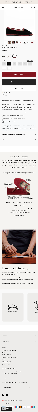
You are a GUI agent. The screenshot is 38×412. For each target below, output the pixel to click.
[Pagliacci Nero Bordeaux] (5, 42)
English (20, 400)
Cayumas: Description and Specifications (13, 134)
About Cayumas (5, 341)
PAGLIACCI (4, 45)
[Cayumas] (19, 7)
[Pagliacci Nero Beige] (9, 56)
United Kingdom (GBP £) (9, 400)
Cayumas (7, 403)
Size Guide (12, 312)
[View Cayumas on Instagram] (3, 394)
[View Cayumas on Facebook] (7, 394)
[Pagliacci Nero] (4, 56)
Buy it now (19, 88)
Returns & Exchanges (8, 139)
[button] (31, 7)
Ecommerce (4, 335)
